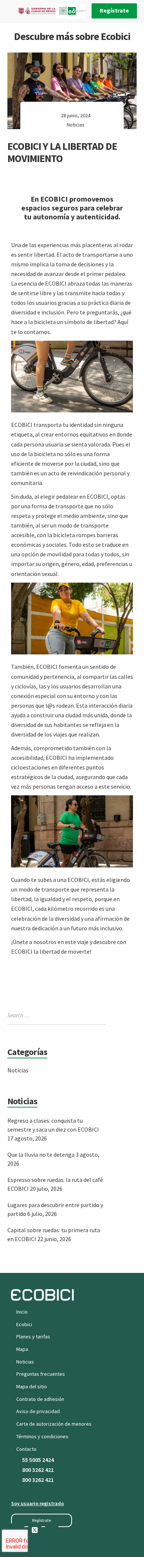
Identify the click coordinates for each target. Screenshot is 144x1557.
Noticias (76, 124)
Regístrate (114, 10)
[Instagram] (51, 1530)
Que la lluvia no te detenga (41, 1154)
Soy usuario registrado (37, 1503)
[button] (41, 1520)
